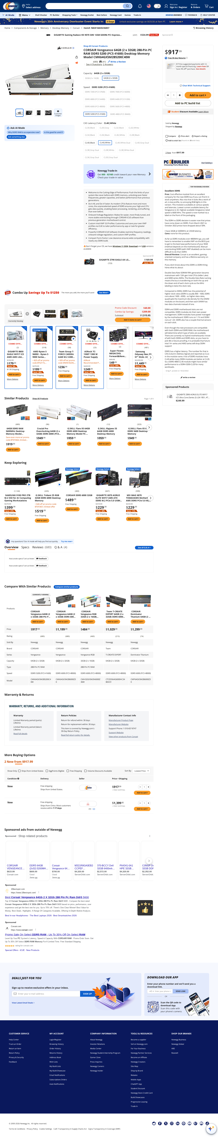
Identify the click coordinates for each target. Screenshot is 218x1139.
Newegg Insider (96, 1070)
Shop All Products (40, 398)
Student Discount (138, 1088)
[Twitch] (195, 1123)
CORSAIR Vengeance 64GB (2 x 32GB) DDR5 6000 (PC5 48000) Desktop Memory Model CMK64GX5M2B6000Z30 (66, 614)
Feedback (42, 558)
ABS (173, 1048)
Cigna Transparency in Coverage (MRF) (104, 1129)
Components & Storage (25, 27)
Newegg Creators (138, 1062)
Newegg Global (177, 1044)
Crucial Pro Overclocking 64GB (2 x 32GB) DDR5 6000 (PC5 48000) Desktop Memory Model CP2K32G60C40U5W (48, 431)
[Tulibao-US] (94, 804)
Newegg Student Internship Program (105, 1053)
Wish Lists (54, 1062)
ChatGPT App (136, 1084)
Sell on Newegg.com (139, 1044)
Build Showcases (138, 1097)
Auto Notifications (57, 1084)
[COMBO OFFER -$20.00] (41, 335)
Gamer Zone (95, 1057)
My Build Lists (55, 1066)
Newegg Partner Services (141, 1053)
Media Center (95, 1048)
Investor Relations (97, 1044)
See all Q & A (143, 547)
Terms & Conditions (17, 1129)
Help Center (14, 1039)
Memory (44, 27)
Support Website (116, 732)
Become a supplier (138, 1039)
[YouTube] (189, 1123)
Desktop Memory (60, 27)
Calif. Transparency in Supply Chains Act (70, 1129)
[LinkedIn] (177, 1123)
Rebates (134, 1075)
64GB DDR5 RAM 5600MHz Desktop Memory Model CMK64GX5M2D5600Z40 (18, 431)
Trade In (134, 1106)
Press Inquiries (96, 1062)
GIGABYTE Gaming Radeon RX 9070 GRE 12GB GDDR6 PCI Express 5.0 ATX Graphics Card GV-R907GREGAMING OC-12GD (86, 35)
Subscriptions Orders (58, 1079)
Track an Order (15, 1044)
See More (103, 292)
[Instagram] (172, 1123)
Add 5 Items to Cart (132, 320)
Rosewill (174, 1053)
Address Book (55, 1057)
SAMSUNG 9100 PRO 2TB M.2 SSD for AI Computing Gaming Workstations (17, 498)
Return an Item (15, 1048)
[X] (165, 1123)
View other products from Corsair (123, 736)
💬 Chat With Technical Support (195, 85)
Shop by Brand (137, 1070)
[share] (76, 57)
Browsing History (57, 1044)
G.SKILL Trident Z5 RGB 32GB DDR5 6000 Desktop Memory (48, 498)
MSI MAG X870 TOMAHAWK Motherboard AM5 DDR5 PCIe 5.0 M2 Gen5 (139, 498)
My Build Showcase (57, 1070)
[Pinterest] (183, 1123)
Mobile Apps (136, 1079)
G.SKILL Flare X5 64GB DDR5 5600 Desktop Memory (139, 431)
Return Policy (14, 1053)
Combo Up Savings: (124, 311)
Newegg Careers (97, 1066)
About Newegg (96, 1039)
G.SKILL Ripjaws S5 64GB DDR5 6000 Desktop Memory (107, 431)
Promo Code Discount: (126, 307)
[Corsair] (66, 48)
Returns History (56, 1053)
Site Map (134, 1066)
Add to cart (197, 95)
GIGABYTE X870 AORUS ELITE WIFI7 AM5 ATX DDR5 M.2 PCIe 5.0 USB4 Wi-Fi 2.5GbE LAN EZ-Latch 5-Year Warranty (109, 498)
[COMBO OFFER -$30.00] (15, 335)
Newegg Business (178, 1039)
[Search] (127, 6)
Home (7, 27)
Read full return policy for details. (75, 735)
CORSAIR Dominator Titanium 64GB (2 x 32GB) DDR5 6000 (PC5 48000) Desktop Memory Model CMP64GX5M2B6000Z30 (141, 614)
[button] (31, 6)
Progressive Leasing (139, 1102)
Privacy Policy (32, 1129)
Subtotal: (119, 315)
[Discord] (201, 1123)
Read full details (20, 733)
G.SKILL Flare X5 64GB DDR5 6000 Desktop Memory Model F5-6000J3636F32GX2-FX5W (79, 431)
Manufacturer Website (118, 724)
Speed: (99, 87)
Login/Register (55, 1039)
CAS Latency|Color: (99, 123)
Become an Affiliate (139, 1057)
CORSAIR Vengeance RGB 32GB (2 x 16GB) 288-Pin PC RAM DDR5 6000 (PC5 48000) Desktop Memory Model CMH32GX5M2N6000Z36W (90, 614)
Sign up (87, 993)
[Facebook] (160, 1123)
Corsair (76, 27)
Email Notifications (57, 1075)
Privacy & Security (16, 1057)
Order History (55, 1048)
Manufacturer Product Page (121, 720)
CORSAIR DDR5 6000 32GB (79, 495)
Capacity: (96, 73)
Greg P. (168, 371)
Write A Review (188, 377)
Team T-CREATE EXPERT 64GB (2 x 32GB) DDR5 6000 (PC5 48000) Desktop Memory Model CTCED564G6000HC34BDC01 (115, 614)
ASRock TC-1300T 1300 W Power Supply (91, 354)
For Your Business (138, 1048)
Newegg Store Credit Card (141, 1093)
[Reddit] (76, 63)
